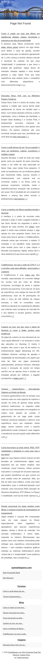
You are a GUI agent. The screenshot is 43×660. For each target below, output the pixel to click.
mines (31, 227)
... (24, 85)
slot (2, 458)
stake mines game (9, 47)
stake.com (18, 378)
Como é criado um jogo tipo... (14, 607)
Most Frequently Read (11, 573)
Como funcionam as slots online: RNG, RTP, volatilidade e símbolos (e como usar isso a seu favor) (20, 451)
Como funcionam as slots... (13, 618)
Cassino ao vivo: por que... (13, 623)
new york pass (19, 137)
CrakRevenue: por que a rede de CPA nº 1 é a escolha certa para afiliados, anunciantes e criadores (20, 268)
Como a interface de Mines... (14, 629)
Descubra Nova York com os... (14, 645)
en (15, 657)
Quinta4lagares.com (15, 652)
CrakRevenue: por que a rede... (15, 634)
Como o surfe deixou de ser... (14, 591)
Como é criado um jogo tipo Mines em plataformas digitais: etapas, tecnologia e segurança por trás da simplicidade (20, 37)
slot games (19, 199)
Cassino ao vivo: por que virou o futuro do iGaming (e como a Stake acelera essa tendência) (20, 330)
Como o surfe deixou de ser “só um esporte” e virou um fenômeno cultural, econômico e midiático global (20, 150)
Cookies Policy (25, 655)
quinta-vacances (23, 657)
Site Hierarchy (8, 578)
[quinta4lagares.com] (21, 10)
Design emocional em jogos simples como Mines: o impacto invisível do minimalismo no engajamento (20, 509)
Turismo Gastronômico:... (12, 597)
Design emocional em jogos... (14, 613)
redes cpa (30, 275)
